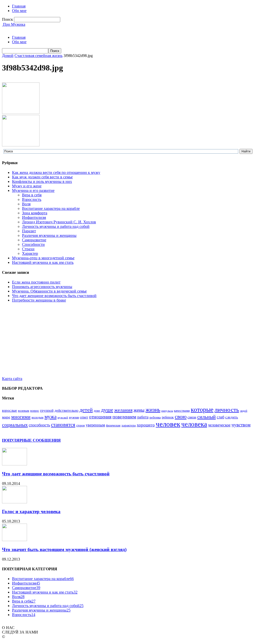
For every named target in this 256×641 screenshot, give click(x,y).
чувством (241, 424)
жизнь (153, 409)
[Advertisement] (128, 341)
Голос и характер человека (31, 511)
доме (97, 410)
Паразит (29, 231)
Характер (30, 253)
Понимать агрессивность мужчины (42, 287)
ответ (84, 417)
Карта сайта (12, 378)
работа (142, 417)
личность (226, 409)
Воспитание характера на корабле (51, 208)
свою (180, 416)
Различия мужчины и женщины (49, 235)
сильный (206, 416)
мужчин (74, 417)
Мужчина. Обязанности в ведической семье (49, 291)
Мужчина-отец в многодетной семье (43, 258)
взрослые (9, 410)
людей (243, 410)
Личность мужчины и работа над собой (56, 226)
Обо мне (19, 10)
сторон (80, 425)
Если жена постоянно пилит (36, 282)
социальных (15, 424)
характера (129, 425)
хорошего (146, 424)
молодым (38, 417)
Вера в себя (32, 195)
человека (194, 424)
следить (231, 417)
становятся (63, 425)
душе (107, 410)
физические (113, 425)
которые (202, 409)
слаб (220, 417)
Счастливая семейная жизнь (38, 55)
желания (123, 410)
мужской (63, 417)
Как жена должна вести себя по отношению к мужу (56, 172)
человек (168, 424)
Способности (33, 244)
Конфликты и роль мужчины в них (42, 181)
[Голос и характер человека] (14, 502)
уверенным (95, 425)
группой (47, 410)
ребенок (168, 417)
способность (39, 425)
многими (20, 416)
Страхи (28, 249)
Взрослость (31, 199)
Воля (26, 204)
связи (192, 417)
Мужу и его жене (27, 186)
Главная (19, 6)
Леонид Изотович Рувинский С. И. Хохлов (59, 222)
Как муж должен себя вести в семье (42, 177)
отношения (100, 416)
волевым (23, 410)
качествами (182, 410)
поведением (124, 416)
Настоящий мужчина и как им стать (43, 262)
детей (86, 410)
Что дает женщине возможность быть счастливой (54, 296)
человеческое (219, 425)
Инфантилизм (34, 217)
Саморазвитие (34, 240)
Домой (8, 55)
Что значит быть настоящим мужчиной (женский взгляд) (64, 549)
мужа (50, 417)
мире (6, 417)
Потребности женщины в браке (39, 300)
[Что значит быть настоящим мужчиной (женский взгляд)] (14, 540)
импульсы (167, 410)
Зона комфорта (34, 213)
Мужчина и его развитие (33, 190)
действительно (66, 410)
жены (139, 410)
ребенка (155, 417)
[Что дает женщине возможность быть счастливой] (14, 464)
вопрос (34, 410)
